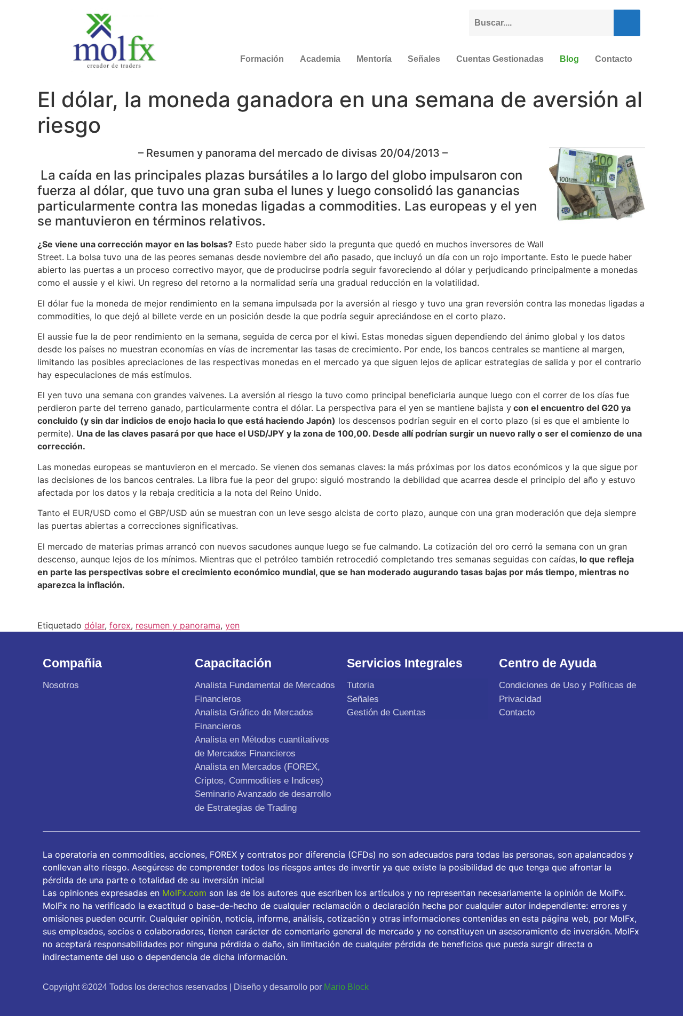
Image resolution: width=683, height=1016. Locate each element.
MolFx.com (184, 893)
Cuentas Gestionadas (500, 58)
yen (232, 625)
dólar (94, 625)
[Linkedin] (628, 986)
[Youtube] (603, 986)
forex (120, 625)
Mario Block (346, 986)
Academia (320, 58)
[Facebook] (553, 986)
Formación (262, 58)
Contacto (613, 58)
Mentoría (374, 58)
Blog (569, 58)
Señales (424, 58)
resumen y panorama (178, 625)
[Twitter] (578, 986)
